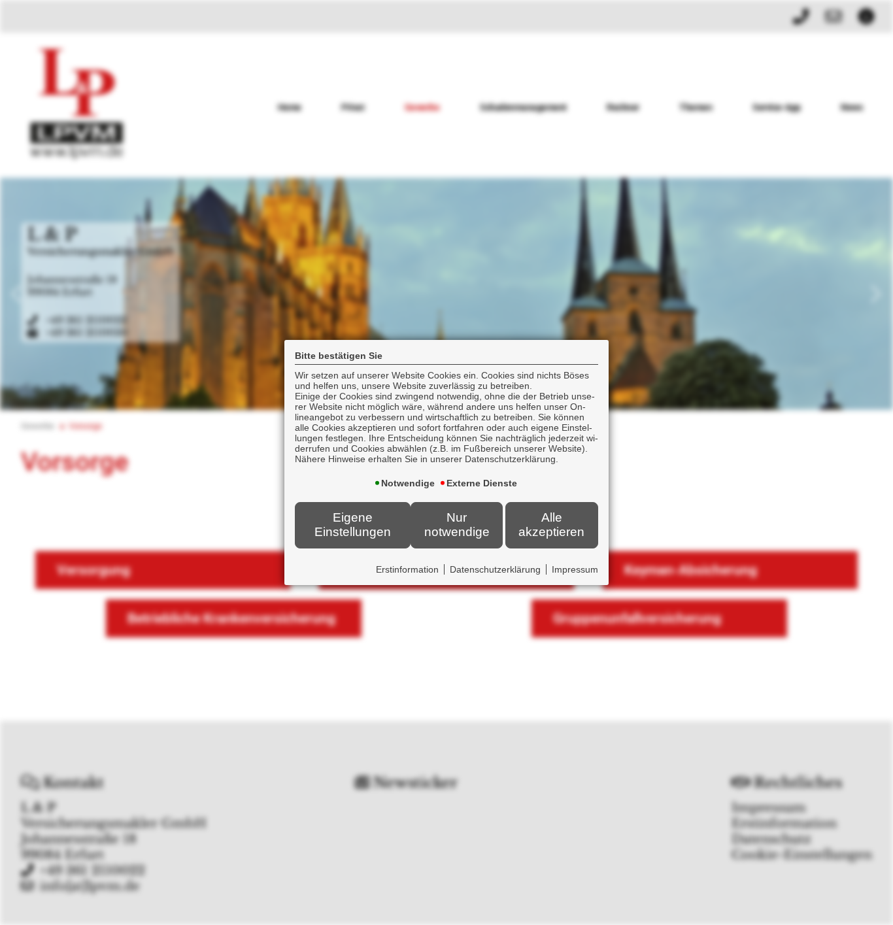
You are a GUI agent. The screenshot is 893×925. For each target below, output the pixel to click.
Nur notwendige (457, 525)
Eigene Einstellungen (352, 525)
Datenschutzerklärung (495, 569)
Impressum (575, 569)
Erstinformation (407, 569)
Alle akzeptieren (551, 525)
